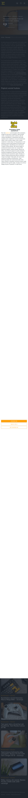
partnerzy (8, 132)
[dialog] (14, 399)
